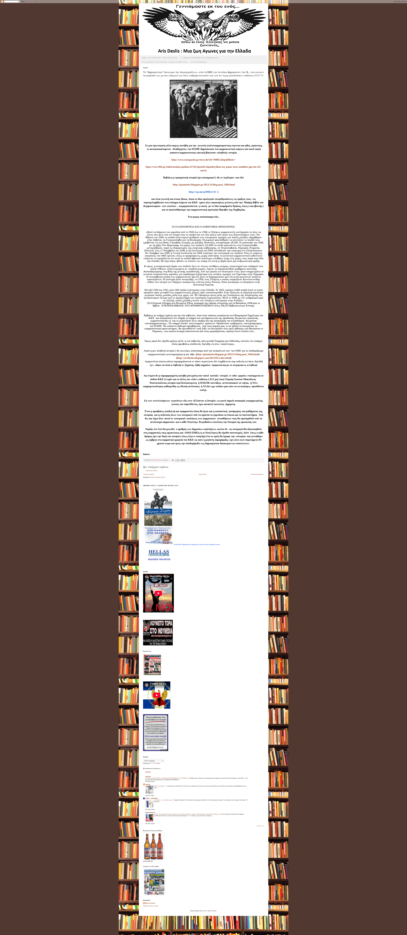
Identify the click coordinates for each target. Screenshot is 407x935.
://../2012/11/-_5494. (204, 184)
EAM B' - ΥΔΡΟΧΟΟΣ (151, 798)
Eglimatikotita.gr (150, 812)
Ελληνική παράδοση (198, 62)
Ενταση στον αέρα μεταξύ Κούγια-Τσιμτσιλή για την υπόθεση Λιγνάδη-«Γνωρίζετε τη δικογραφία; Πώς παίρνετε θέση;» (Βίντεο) (186, 814)
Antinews (148, 772)
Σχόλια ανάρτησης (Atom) (158, 477)
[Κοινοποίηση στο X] (180, 460)
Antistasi (148, 776)
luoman (205, 911)
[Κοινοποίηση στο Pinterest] (184, 460)
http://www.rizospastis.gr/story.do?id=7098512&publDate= (203, 159)
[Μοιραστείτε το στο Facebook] (182, 460)
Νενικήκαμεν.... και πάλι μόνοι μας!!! (163, 800)
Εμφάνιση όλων (260, 825)
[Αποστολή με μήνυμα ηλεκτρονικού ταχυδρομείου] (176, 460)
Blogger (214, 911)
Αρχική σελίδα (203, 474)
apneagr (147, 784)
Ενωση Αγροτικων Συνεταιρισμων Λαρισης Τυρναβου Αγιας (164, 62)
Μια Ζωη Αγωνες (150, 903)
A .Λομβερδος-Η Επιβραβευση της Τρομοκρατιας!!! (200, 57)
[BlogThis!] (178, 460)
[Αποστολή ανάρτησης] (172, 460)
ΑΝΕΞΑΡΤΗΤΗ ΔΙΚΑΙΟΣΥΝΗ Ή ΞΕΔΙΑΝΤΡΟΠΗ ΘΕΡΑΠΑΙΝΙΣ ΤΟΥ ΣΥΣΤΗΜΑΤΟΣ (167, 778)
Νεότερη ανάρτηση (149, 474)
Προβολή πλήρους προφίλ (150, 906)
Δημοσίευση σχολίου (152, 470)
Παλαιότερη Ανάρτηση (257, 474)
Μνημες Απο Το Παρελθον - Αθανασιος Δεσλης (159, 57)
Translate (157, 763)
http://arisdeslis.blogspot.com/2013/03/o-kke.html (204, 358)
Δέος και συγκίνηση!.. (159, 786)
